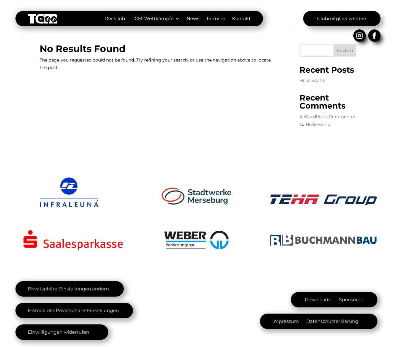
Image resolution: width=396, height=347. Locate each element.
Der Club (115, 18)
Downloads (317, 299)
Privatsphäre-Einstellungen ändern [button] (68, 289)
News (193, 18)
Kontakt (241, 18)
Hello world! (312, 80)
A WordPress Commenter (327, 116)
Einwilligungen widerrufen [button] (58, 332)
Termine (215, 18)
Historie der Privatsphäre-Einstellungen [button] (73, 310)
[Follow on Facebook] (374, 35)
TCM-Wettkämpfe (153, 18)
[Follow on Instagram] (359, 35)
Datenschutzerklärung (332, 321)
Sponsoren (351, 299)
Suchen (345, 50)
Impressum (285, 321)
